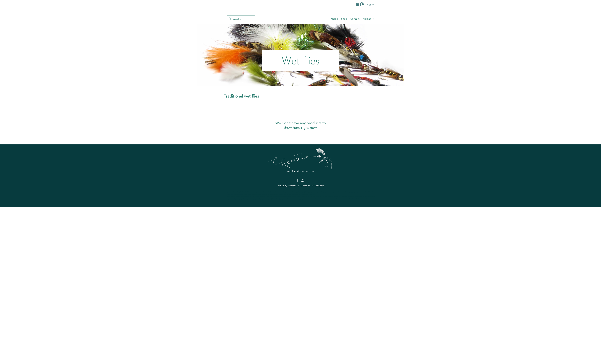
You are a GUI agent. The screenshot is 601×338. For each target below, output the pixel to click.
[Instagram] (302, 180)
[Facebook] (298, 180)
